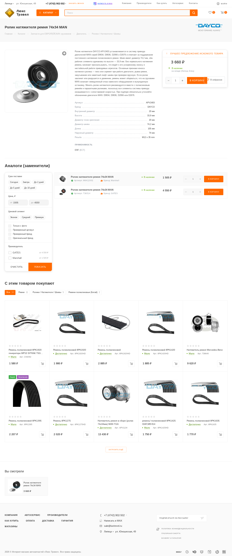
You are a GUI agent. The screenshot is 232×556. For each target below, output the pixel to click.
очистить (17, 267)
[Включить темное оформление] (209, 3)
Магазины (11, 526)
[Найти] (194, 12)
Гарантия (67, 521)
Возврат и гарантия (171, 538)
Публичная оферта (171, 533)
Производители (57, 515)
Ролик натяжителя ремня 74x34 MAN (92, 176)
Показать (40, 267)
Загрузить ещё (116, 449)
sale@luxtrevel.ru (113, 525)
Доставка (48, 521)
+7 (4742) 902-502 (55, 3)
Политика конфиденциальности (177, 529)
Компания (11, 515)
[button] (64, 53)
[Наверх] (216, 491)
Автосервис (32, 515)
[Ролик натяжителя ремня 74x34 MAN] (36, 81)
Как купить (12, 521)
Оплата (30, 521)
